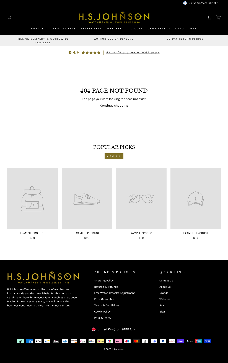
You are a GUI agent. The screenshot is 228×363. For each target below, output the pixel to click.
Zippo (179, 28)
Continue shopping (114, 105)
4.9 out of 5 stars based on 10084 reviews (133, 52)
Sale (193, 28)
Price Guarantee (104, 299)
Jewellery (157, 28)
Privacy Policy (102, 317)
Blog (162, 311)
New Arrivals (64, 28)
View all (114, 156)
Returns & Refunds (106, 286)
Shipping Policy (103, 280)
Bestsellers (91, 28)
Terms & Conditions (106, 305)
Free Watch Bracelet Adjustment (114, 292)
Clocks (137, 28)
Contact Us (166, 280)
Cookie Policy (102, 311)
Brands (38, 28)
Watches (115, 28)
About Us (165, 286)
